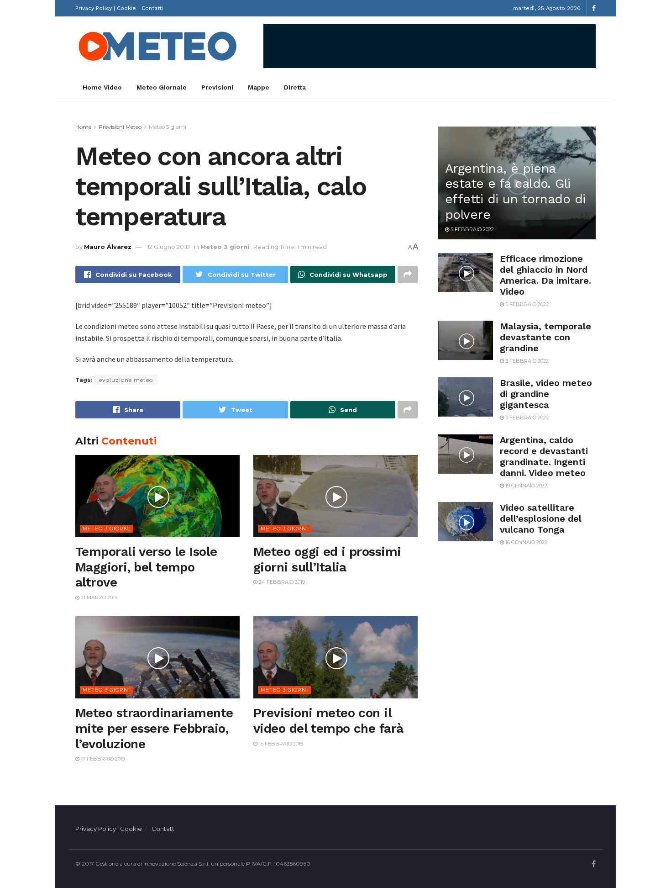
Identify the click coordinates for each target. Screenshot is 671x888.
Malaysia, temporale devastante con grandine (545, 337)
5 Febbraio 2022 (471, 229)
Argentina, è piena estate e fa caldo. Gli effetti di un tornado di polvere (515, 191)
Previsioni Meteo (120, 126)
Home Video (102, 87)
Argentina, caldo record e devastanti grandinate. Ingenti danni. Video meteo (544, 456)
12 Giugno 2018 (168, 246)
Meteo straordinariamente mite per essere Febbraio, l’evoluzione (154, 728)
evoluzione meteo (126, 379)
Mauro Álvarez (107, 246)
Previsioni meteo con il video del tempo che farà (328, 720)
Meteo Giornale (161, 87)
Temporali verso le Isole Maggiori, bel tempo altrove (146, 567)
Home (83, 126)
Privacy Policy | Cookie (105, 8)
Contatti (152, 8)
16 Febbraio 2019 (280, 743)
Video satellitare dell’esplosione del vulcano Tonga (541, 518)
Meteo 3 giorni (167, 126)
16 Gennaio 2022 (525, 542)
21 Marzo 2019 (98, 597)
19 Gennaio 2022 (525, 485)
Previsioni (217, 87)
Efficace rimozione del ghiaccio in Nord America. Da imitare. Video (545, 275)
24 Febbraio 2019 (281, 582)
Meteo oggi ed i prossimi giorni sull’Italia (327, 559)
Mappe (258, 87)
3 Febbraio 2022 (526, 361)
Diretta (295, 87)
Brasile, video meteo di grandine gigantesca (546, 393)
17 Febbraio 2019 (102, 759)
